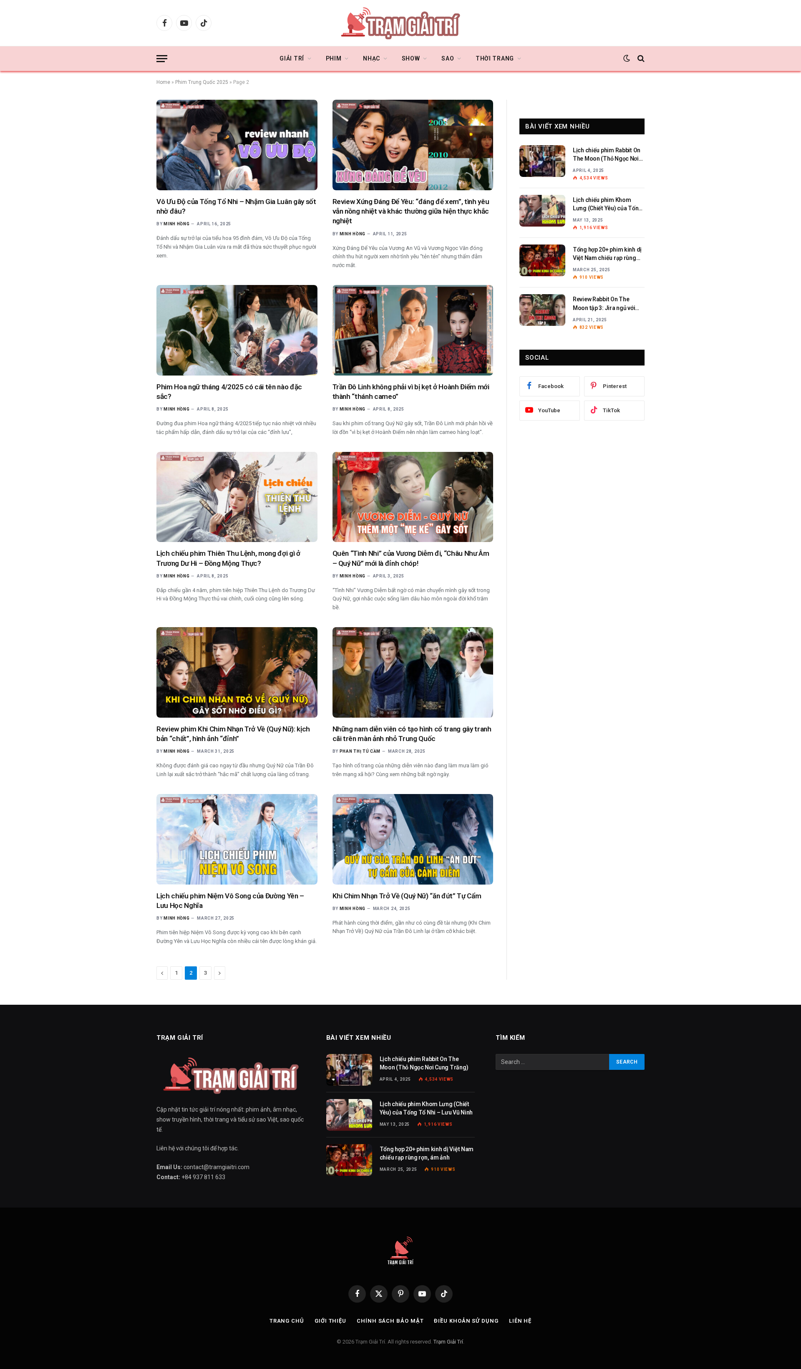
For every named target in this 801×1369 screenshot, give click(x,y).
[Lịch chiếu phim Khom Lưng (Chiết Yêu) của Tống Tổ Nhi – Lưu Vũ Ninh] (542, 211)
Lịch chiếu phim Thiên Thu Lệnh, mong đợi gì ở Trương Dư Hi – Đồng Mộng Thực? (228, 558)
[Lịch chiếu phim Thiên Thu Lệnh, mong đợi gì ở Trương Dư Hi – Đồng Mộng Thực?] (236, 497)
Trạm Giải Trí (448, 1342)
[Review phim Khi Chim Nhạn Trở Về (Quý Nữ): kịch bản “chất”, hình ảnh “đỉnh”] (236, 672)
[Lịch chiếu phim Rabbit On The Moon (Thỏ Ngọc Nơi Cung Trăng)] (542, 161)
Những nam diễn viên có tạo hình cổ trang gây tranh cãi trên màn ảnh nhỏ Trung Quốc (411, 734)
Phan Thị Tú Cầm (360, 751)
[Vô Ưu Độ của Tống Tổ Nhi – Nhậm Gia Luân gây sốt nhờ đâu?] (236, 145)
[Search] (640, 58)
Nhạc (371, 58)
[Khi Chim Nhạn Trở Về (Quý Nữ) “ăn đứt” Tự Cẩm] (413, 839)
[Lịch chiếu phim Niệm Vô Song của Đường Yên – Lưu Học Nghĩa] (236, 839)
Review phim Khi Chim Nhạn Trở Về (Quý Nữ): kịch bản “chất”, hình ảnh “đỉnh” (233, 734)
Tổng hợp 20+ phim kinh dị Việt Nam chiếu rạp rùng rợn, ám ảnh (607, 254)
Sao (447, 58)
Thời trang (495, 58)
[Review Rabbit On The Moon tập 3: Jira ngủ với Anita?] (542, 310)
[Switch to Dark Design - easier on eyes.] (626, 58)
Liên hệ (520, 1321)
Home (163, 82)
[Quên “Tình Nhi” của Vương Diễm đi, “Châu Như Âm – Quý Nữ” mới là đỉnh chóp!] (413, 497)
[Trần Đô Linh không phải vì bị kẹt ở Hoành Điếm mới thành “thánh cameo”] (413, 330)
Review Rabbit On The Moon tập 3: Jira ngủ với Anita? (604, 304)
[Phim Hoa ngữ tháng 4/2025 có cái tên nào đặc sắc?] (236, 330)
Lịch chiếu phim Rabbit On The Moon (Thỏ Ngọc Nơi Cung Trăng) (606, 155)
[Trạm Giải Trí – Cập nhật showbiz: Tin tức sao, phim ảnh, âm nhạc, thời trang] (400, 23)
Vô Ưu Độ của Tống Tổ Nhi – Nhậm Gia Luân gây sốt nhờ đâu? (236, 206)
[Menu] (161, 58)
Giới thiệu (330, 1321)
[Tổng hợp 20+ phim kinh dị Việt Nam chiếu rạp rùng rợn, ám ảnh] (542, 260)
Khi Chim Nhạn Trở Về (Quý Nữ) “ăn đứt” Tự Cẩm (406, 896)
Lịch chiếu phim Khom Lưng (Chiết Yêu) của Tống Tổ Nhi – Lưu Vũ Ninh (607, 204)
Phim (334, 58)
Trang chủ (287, 1321)
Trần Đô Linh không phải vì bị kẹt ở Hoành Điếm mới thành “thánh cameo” (410, 392)
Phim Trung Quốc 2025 (201, 82)
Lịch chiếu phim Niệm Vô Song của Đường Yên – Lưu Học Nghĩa (230, 901)
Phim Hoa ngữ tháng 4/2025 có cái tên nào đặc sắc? (229, 392)
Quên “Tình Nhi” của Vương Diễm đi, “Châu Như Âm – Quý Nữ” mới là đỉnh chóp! (410, 558)
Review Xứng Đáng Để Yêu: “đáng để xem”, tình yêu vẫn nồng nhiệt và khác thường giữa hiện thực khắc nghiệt (410, 211)
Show (411, 58)
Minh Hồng (176, 224)
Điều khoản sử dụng (466, 1321)
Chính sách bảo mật (390, 1321)
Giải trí (292, 58)
